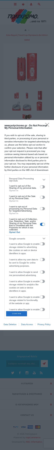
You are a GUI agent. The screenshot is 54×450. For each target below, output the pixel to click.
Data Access (27, 324)
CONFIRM (16, 313)
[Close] (48, 126)
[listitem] (27, 180)
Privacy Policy (44, 324)
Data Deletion (10, 324)
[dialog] (27, 225)
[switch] (42, 186)
